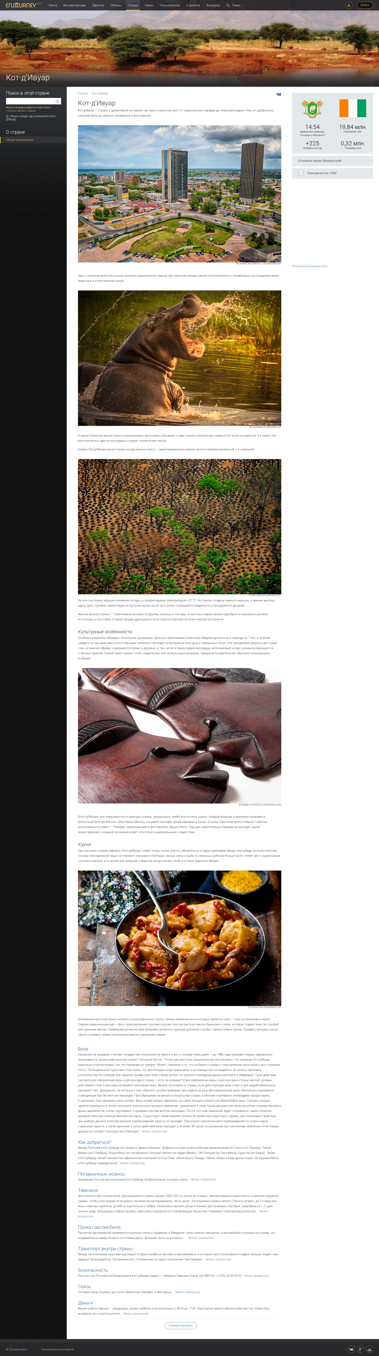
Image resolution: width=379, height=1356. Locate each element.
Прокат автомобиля (99, 1227)
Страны (133, 5)
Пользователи (169, 5)
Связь (84, 1286)
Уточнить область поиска (21, 110)
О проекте (193, 5)
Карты (149, 5)
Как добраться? (94, 1142)
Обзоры (116, 5)
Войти (365, 5)
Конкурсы (213, 5)
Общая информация (19, 140)
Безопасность (93, 1270)
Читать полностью (154, 1131)
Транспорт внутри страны (105, 1248)
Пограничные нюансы (101, 1174)
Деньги (85, 1303)
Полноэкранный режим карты (310, 266)
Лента (52, 5)
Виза (83, 1049)
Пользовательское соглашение (57, 1349)
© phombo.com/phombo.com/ (265, 595)
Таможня (88, 1190)
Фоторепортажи (74, 5)
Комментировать (181, 1325)
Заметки (98, 5)
